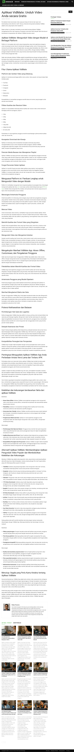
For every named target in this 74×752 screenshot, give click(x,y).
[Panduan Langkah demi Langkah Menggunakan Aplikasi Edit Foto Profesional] (9, 667)
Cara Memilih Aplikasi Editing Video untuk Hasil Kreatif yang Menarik (39, 638)
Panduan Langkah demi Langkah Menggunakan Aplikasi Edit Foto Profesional (8, 675)
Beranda (17, 1)
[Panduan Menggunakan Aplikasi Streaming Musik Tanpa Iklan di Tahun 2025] (24, 631)
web (18, 187)
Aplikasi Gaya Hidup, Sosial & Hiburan (13, 5)
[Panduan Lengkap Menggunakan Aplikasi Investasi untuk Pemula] (40, 667)
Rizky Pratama (16, 605)
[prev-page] (2, 742)
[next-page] (5, 742)
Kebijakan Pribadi (54, 750)
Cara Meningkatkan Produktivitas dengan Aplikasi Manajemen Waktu (8, 638)
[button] (72, 2)
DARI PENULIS (17, 623)
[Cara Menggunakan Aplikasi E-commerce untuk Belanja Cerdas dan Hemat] (24, 705)
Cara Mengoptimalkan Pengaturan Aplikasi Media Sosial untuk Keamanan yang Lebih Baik (9, 713)
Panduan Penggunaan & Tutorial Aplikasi (33, 1)
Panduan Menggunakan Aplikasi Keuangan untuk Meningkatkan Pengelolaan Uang (24, 675)
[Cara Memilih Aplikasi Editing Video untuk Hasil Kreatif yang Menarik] (40, 631)
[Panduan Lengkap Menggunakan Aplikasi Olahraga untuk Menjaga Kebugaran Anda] (40, 705)
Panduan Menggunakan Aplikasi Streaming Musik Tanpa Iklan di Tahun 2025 (24, 638)
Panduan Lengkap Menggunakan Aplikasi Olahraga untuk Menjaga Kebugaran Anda (40, 713)
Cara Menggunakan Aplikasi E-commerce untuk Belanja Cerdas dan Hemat (24, 713)
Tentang (68, 750)
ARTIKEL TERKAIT (7, 623)
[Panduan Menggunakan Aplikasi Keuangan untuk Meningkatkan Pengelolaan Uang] (24, 667)
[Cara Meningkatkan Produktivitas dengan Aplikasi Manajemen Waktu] (9, 631)
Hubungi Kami (62, 750)
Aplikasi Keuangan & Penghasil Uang (57, 1)
